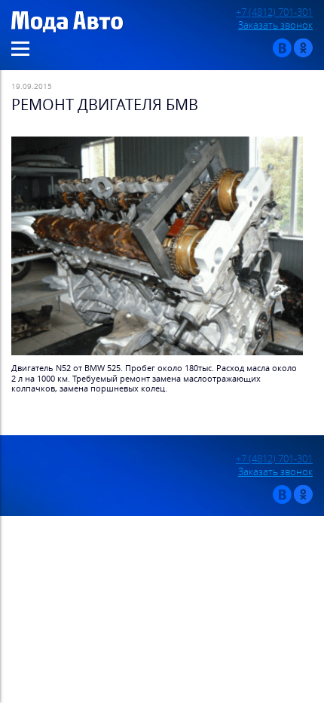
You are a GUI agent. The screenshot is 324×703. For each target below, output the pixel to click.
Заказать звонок (275, 25)
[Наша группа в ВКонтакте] (282, 54)
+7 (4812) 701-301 (274, 12)
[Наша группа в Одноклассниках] (303, 54)
